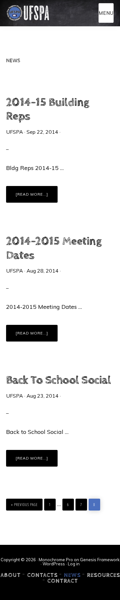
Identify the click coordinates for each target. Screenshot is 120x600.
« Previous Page (24, 503)
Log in (74, 563)
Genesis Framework (100, 559)
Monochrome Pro (56, 559)
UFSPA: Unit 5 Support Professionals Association (27, 13)
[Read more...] (37, 197)
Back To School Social (58, 380)
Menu (106, 13)
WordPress (54, 563)
